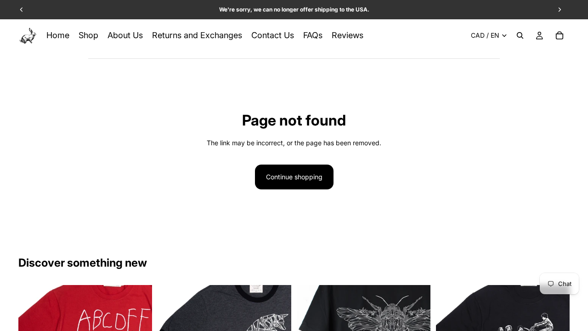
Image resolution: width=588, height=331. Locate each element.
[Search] (520, 35)
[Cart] (559, 35)
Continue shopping (294, 177)
